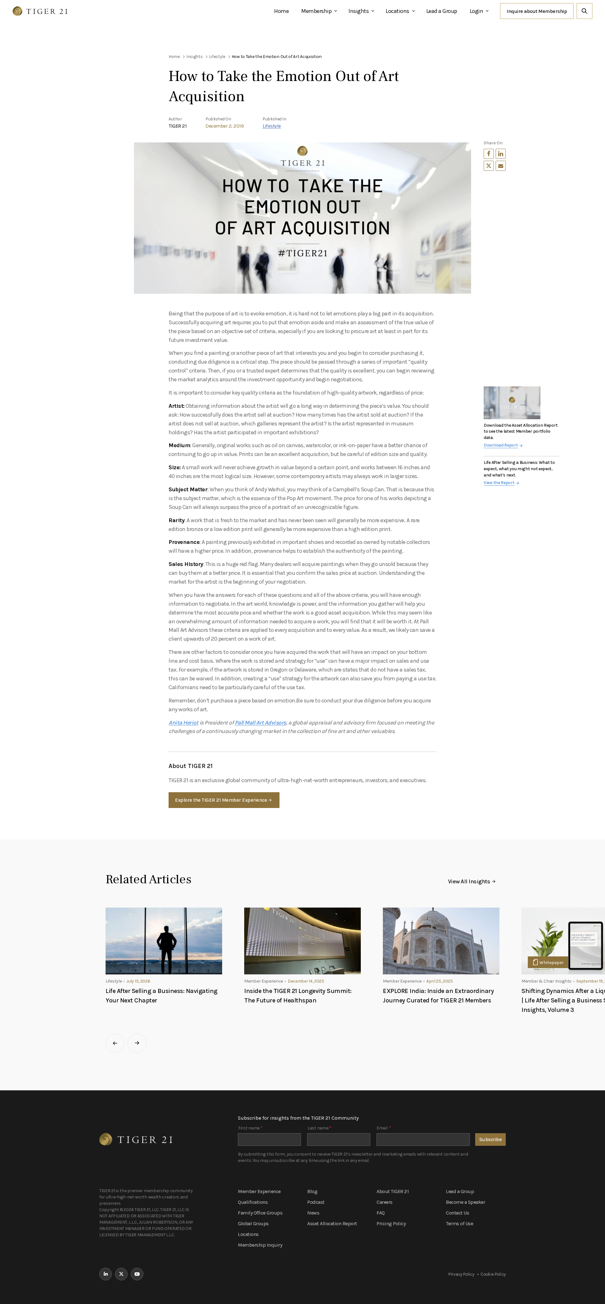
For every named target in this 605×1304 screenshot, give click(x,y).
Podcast (316, 1202)
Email (384, 1128)
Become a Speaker (465, 1202)
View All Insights (469, 881)
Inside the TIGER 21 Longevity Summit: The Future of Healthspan (298, 995)
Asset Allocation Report (332, 1223)
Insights (359, 11)
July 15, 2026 (138, 981)
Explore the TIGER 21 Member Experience (221, 800)
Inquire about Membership (537, 11)
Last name (319, 1128)
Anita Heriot (183, 722)
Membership (316, 11)
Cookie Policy (493, 1274)
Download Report (501, 445)
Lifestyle (271, 126)
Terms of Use (459, 1223)
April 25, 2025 (439, 981)
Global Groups (253, 1223)
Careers (385, 1202)
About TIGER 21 (393, 1191)
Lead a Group (441, 11)
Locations (397, 11)
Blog (312, 1191)
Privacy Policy (461, 1274)
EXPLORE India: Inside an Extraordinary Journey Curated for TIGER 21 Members (438, 995)
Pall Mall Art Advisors (260, 722)
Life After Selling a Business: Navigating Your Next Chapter (161, 995)
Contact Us (457, 1213)
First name (250, 1128)
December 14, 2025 (306, 981)
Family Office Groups (260, 1213)
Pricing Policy (391, 1223)
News (313, 1213)
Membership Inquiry (260, 1245)
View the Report (499, 482)
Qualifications (253, 1202)
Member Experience (259, 1191)
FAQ (381, 1213)
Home (281, 11)
